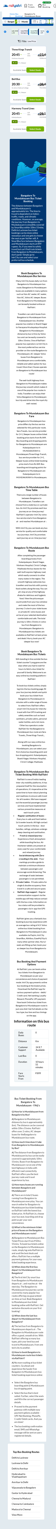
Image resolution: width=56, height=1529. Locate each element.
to (20, 1457)
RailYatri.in (31, 1213)
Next (47, 32)
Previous (4, 32)
